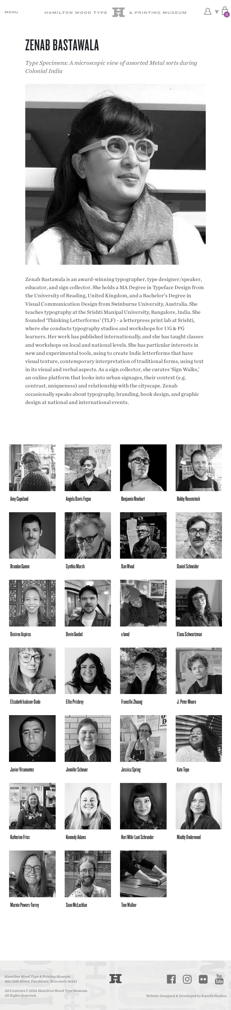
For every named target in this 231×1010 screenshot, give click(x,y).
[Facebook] (171, 979)
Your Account (207, 11)
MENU (11, 12)
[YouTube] (219, 979)
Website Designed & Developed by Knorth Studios (186, 996)
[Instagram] (187, 979)
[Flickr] (203, 979)
